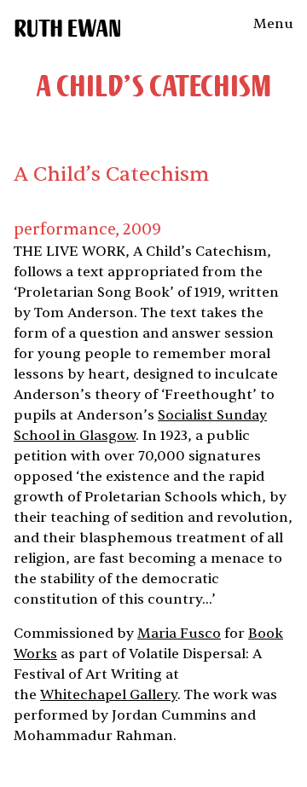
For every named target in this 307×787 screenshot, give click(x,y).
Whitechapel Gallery (108, 694)
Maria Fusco (179, 633)
